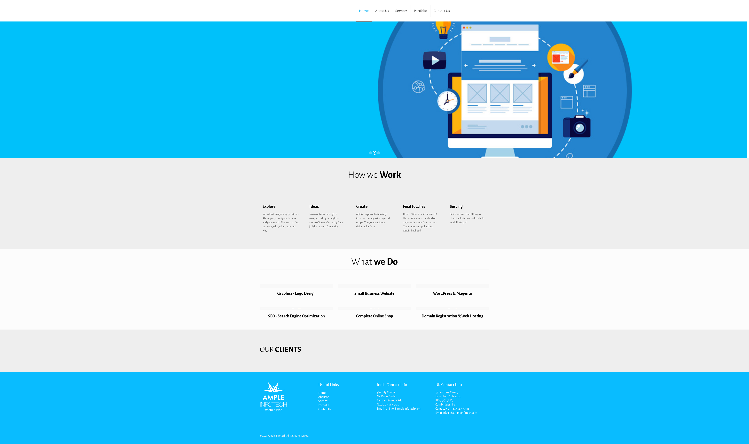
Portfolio (323, 405)
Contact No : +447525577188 (452, 408)
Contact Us (324, 409)
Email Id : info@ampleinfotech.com (399, 408)
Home (322, 392)
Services (323, 401)
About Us (323, 396)
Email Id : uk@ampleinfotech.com (456, 412)
